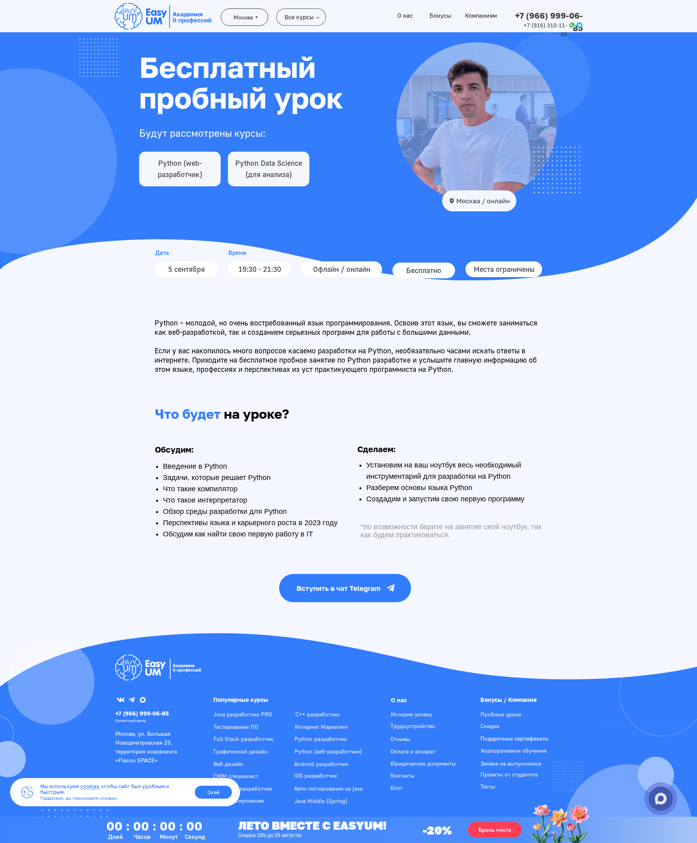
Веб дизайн (228, 763)
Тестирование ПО (235, 726)
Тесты (487, 786)
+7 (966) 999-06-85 (142, 713)
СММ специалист (235, 775)
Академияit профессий (187, 667)
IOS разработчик (315, 775)
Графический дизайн (240, 751)
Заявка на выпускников (510, 763)
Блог (396, 787)
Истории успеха (411, 714)
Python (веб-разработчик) (328, 751)
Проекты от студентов (509, 774)
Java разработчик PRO (242, 714)
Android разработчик (321, 763)
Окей (213, 792)
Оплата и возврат (412, 751)
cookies (90, 786)
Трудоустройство (412, 725)
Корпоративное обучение (514, 750)
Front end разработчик (242, 788)
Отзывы (400, 738)
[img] (140, 667)
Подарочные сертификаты (514, 738)
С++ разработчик (317, 714)
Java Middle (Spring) (320, 800)
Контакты (402, 775)
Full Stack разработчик (243, 738)
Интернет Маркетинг (321, 726)
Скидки (489, 725)
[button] (495, 829)
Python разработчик (320, 738)
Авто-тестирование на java (328, 788)
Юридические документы (423, 763)
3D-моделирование (239, 800)
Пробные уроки (500, 714)
